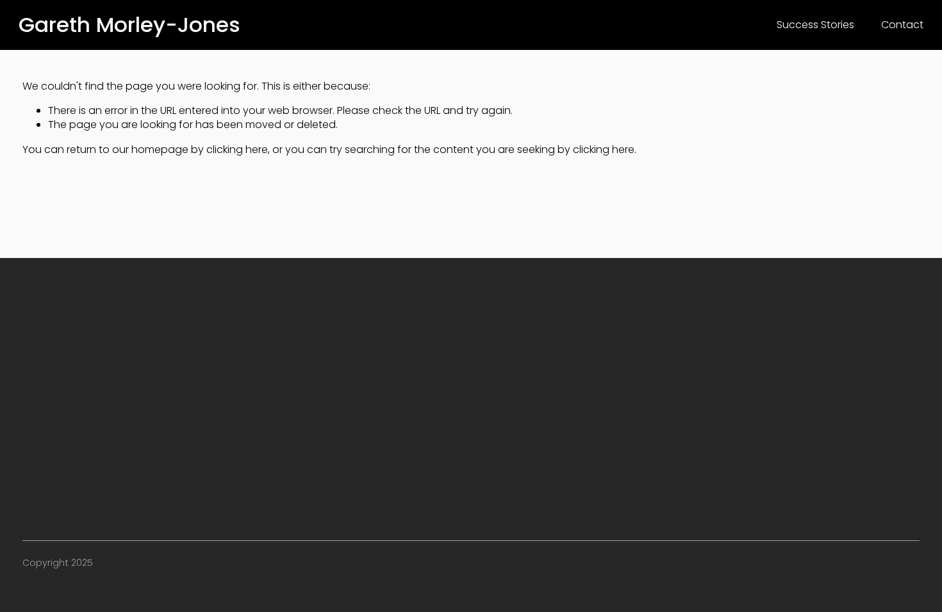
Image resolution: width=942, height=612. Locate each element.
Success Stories (815, 24)
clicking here (237, 149)
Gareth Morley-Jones (129, 24)
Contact (902, 24)
